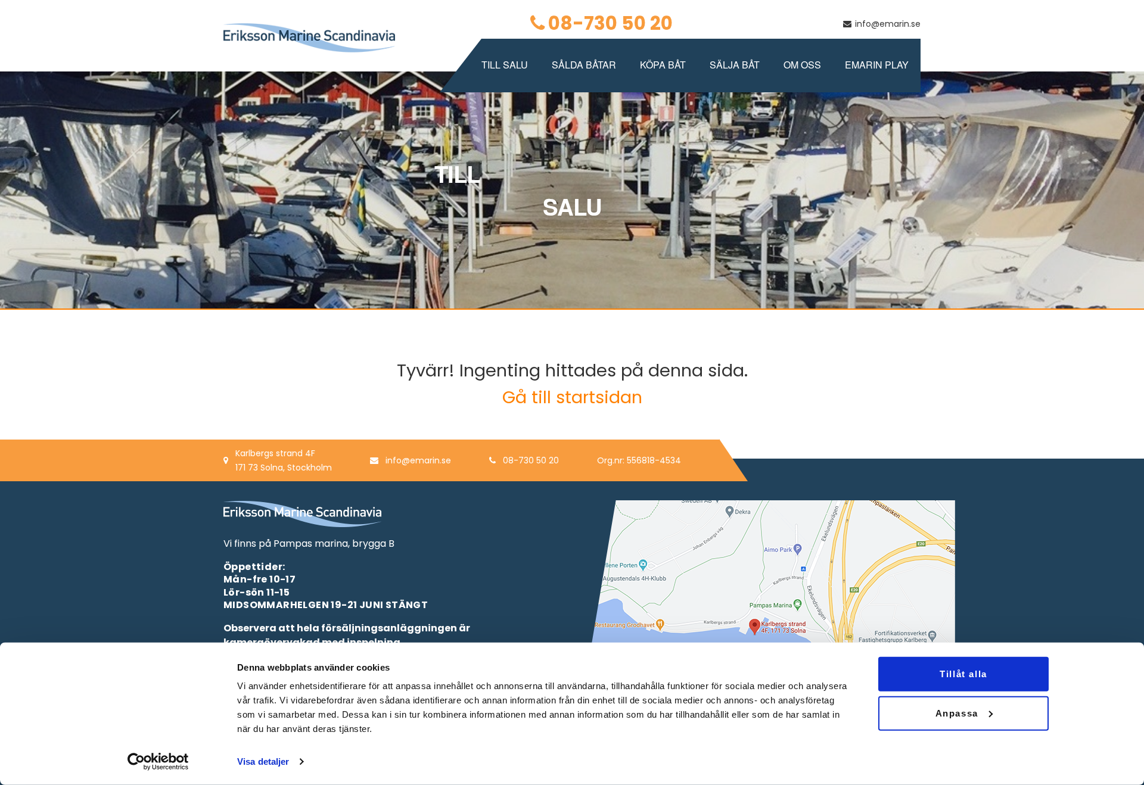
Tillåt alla (963, 674)
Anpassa (956, 713)
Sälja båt (735, 64)
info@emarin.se (888, 24)
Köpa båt (663, 64)
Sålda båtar (584, 64)
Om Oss (802, 64)
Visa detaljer (263, 761)
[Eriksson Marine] (309, 37)
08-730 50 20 (610, 23)
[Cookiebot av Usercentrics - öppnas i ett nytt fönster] (158, 762)
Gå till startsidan (572, 397)
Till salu (504, 64)
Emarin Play (877, 64)
